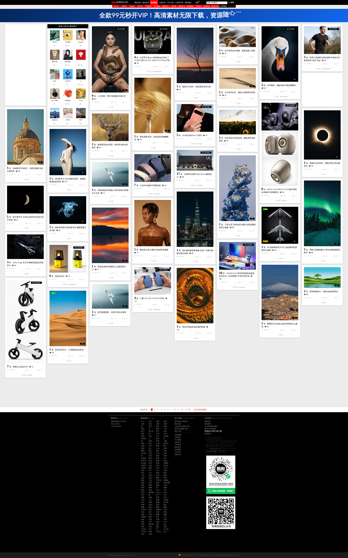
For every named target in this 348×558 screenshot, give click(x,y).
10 (182, 410)
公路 (157, 453)
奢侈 (157, 458)
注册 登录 (231, 6)
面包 (165, 451)
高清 (157, 446)
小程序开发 (179, 3)
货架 (150, 475)
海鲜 (157, 522)
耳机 (165, 431)
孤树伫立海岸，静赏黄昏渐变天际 (196, 87)
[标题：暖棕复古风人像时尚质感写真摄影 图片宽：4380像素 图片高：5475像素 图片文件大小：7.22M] (152, 223)
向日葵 (143, 453)
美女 (142, 429)
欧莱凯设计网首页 (181, 421)
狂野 (142, 448)
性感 (142, 436)
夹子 (165, 532)
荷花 (142, 527)
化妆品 (143, 458)
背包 (142, 500)
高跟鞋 (166, 463)
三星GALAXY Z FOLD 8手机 (152, 298)
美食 (142, 443)
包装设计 (165, 6)
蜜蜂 (157, 478)
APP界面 (178, 445)
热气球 (166, 502)
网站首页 (137, 3)
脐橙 (142, 483)
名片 (157, 436)
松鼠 (150, 465)
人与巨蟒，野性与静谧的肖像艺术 (111, 96)
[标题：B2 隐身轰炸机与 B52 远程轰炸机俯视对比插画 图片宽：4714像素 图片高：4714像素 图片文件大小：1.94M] (280, 225)
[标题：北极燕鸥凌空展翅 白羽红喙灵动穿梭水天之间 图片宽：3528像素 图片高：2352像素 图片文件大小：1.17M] (110, 174)
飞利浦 (158, 480)
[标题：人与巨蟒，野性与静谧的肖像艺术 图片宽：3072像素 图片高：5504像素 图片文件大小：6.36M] (110, 59)
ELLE (158, 468)
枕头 (165, 505)
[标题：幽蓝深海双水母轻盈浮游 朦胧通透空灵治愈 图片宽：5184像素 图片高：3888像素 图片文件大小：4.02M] (67, 210)
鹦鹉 (142, 451)
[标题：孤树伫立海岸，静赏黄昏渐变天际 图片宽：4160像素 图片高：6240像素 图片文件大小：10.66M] (195, 55)
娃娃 (142, 487)
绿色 (157, 426)
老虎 (165, 421)
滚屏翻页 (223, 6)
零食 (157, 512)
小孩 (165, 429)
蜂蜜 (150, 468)
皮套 (142, 519)
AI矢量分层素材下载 (182, 426)
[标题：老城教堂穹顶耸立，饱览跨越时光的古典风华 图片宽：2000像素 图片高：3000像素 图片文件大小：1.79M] (25, 137)
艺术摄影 (157, 6)
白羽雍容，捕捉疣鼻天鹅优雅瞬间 (281, 85)
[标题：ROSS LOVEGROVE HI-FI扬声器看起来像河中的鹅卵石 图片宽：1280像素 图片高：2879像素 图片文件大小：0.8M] (280, 144)
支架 (157, 505)
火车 (165, 490)
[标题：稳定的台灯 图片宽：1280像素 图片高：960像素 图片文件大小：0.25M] (67, 259)
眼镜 (157, 485)
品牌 (150, 441)
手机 (165, 456)
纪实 (150, 463)
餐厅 (142, 492)
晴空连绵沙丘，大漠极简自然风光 (69, 350)
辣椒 (150, 532)
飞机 (150, 436)
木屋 (150, 527)
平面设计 (148, 6)
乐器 (150, 514)
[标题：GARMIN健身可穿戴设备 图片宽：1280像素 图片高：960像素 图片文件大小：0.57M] (152, 168)
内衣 (165, 434)
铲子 (157, 495)
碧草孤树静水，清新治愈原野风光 (324, 292)
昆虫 (150, 426)
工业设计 (198, 6)
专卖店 (143, 529)
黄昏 (142, 497)
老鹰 (150, 502)
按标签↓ (124, 6)
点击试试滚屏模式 (200, 410)
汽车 (150, 421)
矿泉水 (143, 461)
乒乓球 (166, 529)
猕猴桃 (166, 480)
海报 (142, 490)
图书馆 (151, 524)
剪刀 (150, 512)
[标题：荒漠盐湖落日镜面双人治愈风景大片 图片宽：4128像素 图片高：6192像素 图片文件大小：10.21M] (110, 235)
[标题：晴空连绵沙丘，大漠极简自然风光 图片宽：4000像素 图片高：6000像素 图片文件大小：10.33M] (67, 318)
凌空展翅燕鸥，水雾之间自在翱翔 (111, 312)
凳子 (165, 458)
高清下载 (215, 6)
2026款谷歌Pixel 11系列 (192, 135)
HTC (150, 470)
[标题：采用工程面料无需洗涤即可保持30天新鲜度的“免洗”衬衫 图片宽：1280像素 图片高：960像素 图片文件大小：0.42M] (322, 40)
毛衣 (150, 483)
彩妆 (150, 424)
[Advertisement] (25, 65)
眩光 (157, 439)
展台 (165, 524)
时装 (157, 421)
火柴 (157, 490)
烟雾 (157, 514)
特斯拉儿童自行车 (20, 367)
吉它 (165, 517)
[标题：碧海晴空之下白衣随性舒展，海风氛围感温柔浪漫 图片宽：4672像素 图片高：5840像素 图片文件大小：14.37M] (67, 152)
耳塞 (165, 485)
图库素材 (154, 3)
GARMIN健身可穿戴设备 (150, 185)
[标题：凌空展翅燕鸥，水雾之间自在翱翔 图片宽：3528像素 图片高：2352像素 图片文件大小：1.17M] (110, 296)
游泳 (150, 478)
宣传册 (166, 436)
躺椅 (150, 487)
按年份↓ (140, 6)
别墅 (157, 463)
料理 (142, 524)
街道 (150, 453)
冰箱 (165, 453)
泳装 (165, 497)
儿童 (150, 480)
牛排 (165, 522)
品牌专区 (206, 6)
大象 (165, 441)
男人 (150, 448)
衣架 (142, 522)
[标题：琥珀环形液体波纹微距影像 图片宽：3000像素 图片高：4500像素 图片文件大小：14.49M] (195, 295)
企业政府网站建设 (211, 426)
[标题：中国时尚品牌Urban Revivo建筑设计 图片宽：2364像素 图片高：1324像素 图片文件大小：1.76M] (195, 160)
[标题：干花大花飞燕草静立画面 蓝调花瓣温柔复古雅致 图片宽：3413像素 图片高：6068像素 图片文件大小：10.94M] (237, 188)
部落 (142, 470)
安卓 (150, 505)
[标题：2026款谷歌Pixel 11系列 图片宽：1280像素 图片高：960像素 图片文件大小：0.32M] (195, 118)
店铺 (165, 527)
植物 (165, 426)
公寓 (142, 475)
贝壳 (150, 522)
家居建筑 (190, 6)
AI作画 (173, 6)
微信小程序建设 (210, 429)
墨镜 (157, 507)
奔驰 (165, 470)
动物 (165, 424)
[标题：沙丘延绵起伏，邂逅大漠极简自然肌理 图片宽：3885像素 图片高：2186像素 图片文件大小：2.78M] (237, 78)
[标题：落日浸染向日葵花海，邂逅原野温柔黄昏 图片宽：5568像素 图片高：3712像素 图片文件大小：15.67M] (237, 122)
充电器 (166, 500)
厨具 (157, 497)
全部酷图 (178, 435)
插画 (142, 446)
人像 (157, 443)
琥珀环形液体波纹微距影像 (193, 327)
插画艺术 (182, 6)
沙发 (157, 434)
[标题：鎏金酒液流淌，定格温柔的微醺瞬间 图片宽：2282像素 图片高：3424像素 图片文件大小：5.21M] (152, 105)
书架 (150, 534)
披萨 (150, 443)
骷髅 (157, 500)
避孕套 (143, 439)
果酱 (142, 507)
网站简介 (208, 421)
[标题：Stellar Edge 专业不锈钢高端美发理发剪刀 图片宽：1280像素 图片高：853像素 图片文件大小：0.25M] (25, 246)
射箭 (142, 478)
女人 (142, 421)
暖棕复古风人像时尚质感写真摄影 (154, 250)
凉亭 (157, 475)
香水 (142, 473)
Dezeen (158, 492)
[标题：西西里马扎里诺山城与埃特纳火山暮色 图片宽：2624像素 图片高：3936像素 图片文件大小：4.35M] (280, 292)
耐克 (157, 483)
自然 (157, 441)
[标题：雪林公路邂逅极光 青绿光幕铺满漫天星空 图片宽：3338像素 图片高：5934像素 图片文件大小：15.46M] (322, 213)
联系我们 (208, 434)
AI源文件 (162, 3)
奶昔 (150, 507)
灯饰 (150, 519)
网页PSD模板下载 (181, 429)
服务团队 (208, 424)
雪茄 (142, 534)
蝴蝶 (165, 507)
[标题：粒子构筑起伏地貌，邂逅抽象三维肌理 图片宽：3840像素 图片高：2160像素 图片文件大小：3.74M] (237, 36)
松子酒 (143, 532)
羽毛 (150, 529)
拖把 (150, 517)
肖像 (165, 461)
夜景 (165, 473)
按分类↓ (116, 6)
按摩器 (143, 517)
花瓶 (142, 514)
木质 (165, 519)
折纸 (165, 492)
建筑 (157, 429)
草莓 (150, 485)
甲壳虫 (158, 532)
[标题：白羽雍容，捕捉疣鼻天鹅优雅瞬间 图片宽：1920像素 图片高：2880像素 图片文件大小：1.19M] (280, 54)
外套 (150, 510)
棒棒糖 (151, 492)
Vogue (166, 468)
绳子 (157, 517)
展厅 (157, 524)
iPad (157, 470)
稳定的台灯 (60, 276)
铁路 (165, 475)
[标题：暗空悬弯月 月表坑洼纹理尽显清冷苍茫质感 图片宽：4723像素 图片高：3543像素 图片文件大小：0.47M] (25, 199)
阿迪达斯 (167, 483)
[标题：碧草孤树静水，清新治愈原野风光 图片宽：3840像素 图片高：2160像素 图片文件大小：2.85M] (322, 277)
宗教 (165, 448)
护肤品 (143, 510)
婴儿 (142, 431)
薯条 (142, 505)
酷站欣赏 (146, 3)
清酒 (165, 512)
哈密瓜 (143, 465)
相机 (142, 434)
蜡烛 (150, 497)
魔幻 (157, 527)
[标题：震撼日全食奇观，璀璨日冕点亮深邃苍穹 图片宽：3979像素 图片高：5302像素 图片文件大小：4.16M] (322, 135)
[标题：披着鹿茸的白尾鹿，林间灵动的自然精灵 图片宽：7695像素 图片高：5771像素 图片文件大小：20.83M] (110, 127)
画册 (157, 461)
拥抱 (142, 480)
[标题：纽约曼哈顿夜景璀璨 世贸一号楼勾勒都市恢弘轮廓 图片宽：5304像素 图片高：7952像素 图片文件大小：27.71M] (195, 219)
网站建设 (188, 3)
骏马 (142, 512)
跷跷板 (158, 510)
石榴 (157, 519)
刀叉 (150, 500)
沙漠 (142, 502)
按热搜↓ (132, 6)
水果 (142, 424)
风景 (157, 424)
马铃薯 (143, 468)
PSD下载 (170, 3)
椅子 (157, 431)
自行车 (151, 431)
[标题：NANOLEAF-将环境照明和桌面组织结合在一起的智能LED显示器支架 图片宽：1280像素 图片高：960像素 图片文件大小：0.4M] (237, 256)
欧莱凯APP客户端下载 (213, 431)
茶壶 (165, 510)
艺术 (150, 446)
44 (196, 2)
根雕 (157, 502)
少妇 (157, 448)
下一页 (187, 410)
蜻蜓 (165, 514)
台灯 (165, 495)
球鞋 (142, 485)
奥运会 (166, 465)
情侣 (165, 478)
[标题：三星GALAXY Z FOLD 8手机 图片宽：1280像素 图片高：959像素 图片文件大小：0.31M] (152, 281)
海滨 (157, 473)
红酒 (150, 461)
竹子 (150, 473)
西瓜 (157, 465)
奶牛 (142, 495)
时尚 (150, 458)
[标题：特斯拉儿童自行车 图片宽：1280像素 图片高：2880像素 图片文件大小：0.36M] (25, 321)
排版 (150, 490)
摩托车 (166, 443)
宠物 (165, 487)
